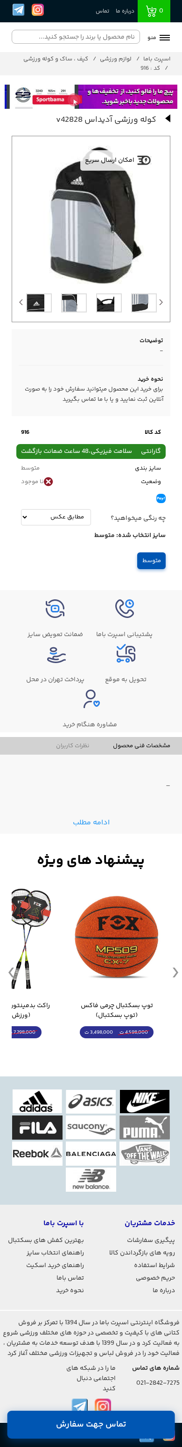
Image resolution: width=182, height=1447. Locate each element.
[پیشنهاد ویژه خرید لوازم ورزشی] (91, 861)
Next (161, 304)
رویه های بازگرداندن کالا (142, 1253)
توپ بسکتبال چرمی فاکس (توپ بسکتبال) (117, 1011)
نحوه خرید (70, 1291)
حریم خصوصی (155, 1278)
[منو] (164, 38)
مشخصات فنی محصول (141, 745)
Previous (21, 304)
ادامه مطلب (91, 823)
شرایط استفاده (154, 1266)
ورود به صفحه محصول (116, 1049)
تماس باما (70, 1278)
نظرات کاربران (73, 745)
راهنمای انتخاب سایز (55, 1253)
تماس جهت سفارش (91, 1424)
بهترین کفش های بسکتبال (46, 1240)
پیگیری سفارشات (151, 1240)
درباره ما (125, 11)
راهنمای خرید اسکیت (55, 1266)
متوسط (151, 560)
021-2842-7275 (158, 1383)
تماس (102, 11)
